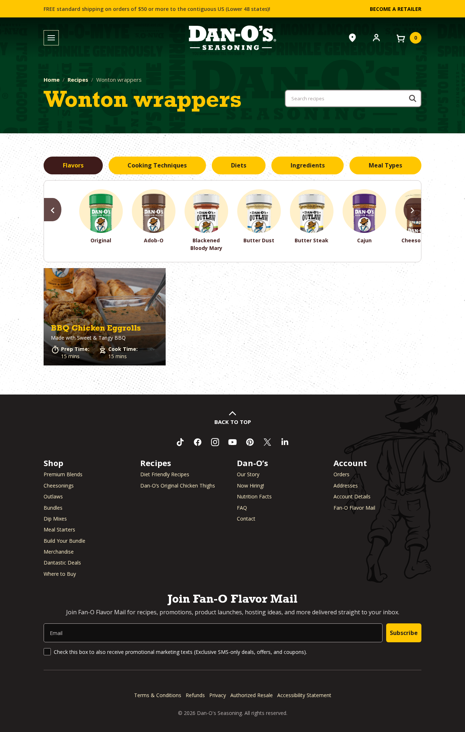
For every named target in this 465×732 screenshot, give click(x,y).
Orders (341, 474)
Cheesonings (59, 485)
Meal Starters (59, 529)
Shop (53, 462)
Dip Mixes (55, 518)
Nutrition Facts (254, 496)
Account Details (352, 496)
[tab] (73, 166)
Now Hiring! (250, 485)
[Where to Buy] (352, 38)
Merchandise (59, 551)
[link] (105, 317)
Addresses (345, 485)
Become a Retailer (395, 8)
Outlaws (53, 496)
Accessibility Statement (304, 695)
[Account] (376, 37)
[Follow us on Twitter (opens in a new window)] (267, 442)
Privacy (217, 695)
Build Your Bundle (64, 540)
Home (52, 79)
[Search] (412, 98)
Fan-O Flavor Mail (354, 507)
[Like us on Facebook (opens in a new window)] (197, 442)
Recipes (78, 79)
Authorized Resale (251, 695)
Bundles (53, 507)
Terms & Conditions (157, 695)
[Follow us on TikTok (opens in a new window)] (180, 442)
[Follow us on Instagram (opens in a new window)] (215, 442)
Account (350, 462)
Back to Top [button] (232, 421)
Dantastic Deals (62, 562)
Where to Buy (60, 573)
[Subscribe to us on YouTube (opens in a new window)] (232, 442)
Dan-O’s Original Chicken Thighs (177, 485)
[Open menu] (51, 38)
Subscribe (404, 633)
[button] (105, 317)
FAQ (242, 507)
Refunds (195, 695)
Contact (246, 518)
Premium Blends (63, 474)
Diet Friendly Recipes (164, 474)
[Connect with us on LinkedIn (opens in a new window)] (284, 442)
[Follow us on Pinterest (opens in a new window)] (250, 442)
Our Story (248, 474)
